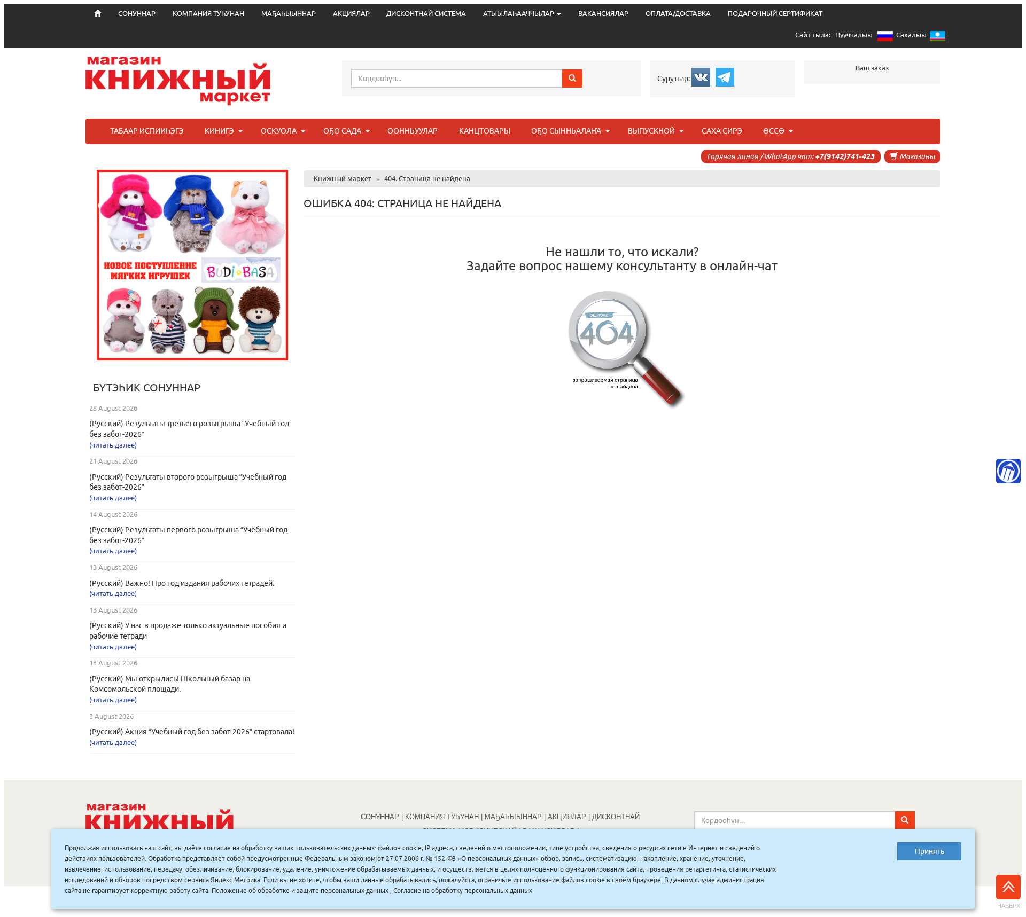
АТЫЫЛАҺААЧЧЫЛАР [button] (519, 14)
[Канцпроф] (1008, 471)
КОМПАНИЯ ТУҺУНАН (208, 14)
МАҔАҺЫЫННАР (288, 14)
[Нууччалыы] (885, 38)
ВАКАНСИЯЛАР (603, 14)
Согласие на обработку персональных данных (462, 890)
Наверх (1008, 906)
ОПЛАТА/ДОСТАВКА (678, 14)
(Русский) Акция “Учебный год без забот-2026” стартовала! (191, 731)
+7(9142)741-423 (844, 156)
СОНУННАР (380, 817)
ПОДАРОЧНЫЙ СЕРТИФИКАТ (775, 14)
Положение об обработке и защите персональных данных (300, 890)
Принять (929, 851)
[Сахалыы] (937, 38)
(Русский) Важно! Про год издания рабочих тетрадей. (181, 583)
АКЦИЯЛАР (351, 14)
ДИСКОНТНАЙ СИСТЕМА (426, 14)
